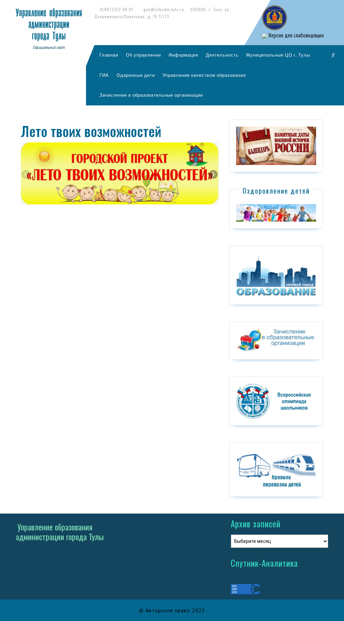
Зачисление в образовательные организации (151, 95)
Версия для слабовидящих (295, 35)
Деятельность (222, 55)
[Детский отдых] (276, 212)
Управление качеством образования (204, 75)
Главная (108, 55)
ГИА (104, 75)
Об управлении (143, 55)
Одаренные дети (136, 75)
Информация (183, 55)
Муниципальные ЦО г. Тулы (278, 55)
